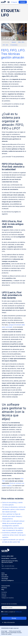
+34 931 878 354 (9, 566)
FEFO (19, 42)
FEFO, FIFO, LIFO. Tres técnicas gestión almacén (13, 53)
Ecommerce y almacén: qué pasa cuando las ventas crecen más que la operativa (13, 535)
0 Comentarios (13, 45)
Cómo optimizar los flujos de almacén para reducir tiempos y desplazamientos (12, 516)
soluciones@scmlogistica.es (9, 568)
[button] (8, 2)
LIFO (4, 45)
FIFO (23, 42)
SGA (7, 45)
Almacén (14, 42)
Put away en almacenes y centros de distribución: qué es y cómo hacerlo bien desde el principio (13, 509)
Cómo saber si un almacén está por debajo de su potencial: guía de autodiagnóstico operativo (13, 523)
